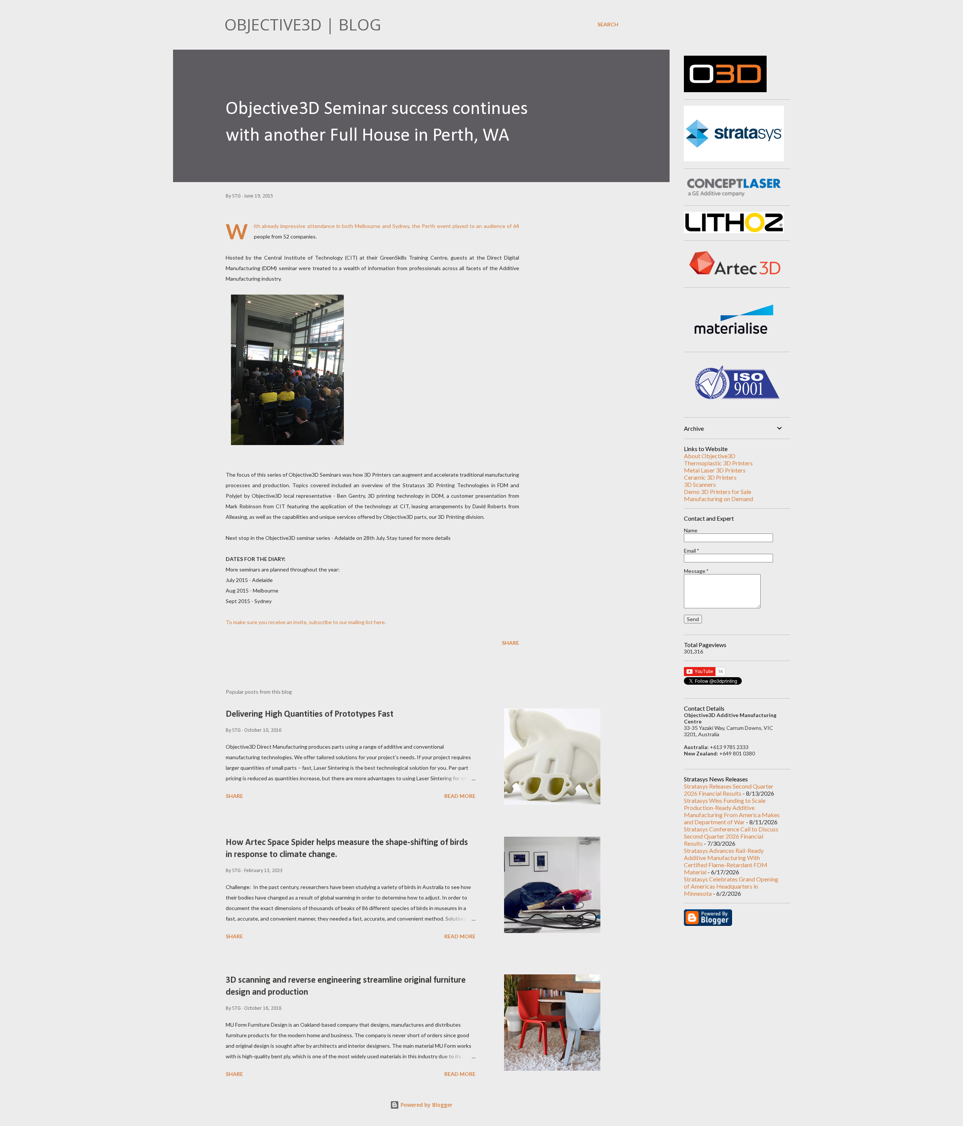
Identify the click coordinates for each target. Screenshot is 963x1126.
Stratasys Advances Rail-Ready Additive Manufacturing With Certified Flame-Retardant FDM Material (725, 861)
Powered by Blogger (426, 1104)
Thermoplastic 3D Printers (718, 463)
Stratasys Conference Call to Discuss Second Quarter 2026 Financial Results (731, 836)
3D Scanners (700, 484)
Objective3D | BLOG (302, 24)
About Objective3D (709, 455)
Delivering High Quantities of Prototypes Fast (309, 714)
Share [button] (510, 643)
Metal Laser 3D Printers (715, 470)
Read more (459, 796)
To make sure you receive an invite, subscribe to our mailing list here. (306, 622)
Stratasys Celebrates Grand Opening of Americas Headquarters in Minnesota (731, 886)
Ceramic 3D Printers (710, 477)
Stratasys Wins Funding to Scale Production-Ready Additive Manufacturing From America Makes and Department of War (732, 811)
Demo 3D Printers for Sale (717, 491)
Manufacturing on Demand (718, 498)
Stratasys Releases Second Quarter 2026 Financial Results (728, 790)
